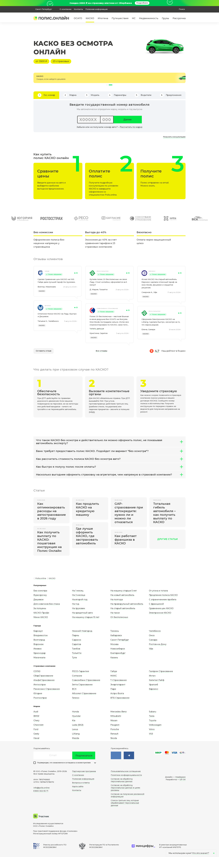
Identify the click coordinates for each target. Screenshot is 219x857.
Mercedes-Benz (118, 711)
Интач (152, 676)
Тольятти (76, 653)
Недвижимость (148, 18)
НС (133, 18)
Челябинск (155, 631)
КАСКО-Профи (41, 613)
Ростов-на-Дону (157, 644)
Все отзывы (101, 351)
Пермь (75, 635)
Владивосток (40, 635)
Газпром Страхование (161, 671)
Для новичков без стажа (46, 604)
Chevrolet (38, 725)
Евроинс (152, 271)
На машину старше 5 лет (123, 590)
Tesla (151, 716)
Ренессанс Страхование (46, 689)
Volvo (152, 729)
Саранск (76, 640)
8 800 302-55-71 (40, 791)
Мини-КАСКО (40, 617)
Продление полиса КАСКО (163, 595)
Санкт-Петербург (119, 640)
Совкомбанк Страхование (107, 308)
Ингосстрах (39, 684)
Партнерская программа (84, 771)
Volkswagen (155, 725)
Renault (114, 734)
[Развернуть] (95, 762)
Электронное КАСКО (160, 613)
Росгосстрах (40, 698)
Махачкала (39, 657)
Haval (36, 738)
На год (75, 604)
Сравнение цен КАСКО (161, 608)
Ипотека (103, 18)
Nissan (113, 720)
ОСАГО (78, 18)
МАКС (113, 676)
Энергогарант (117, 684)
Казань (114, 657)
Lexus (75, 729)
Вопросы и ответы (81, 783)
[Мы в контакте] (116, 755)
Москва (114, 644)
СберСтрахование (43, 676)
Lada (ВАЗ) (77, 725)
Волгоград (39, 640)
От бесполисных (119, 617)
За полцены (39, 608)
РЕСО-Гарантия (102, 271)
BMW (36, 716)
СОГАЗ (36, 671)
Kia (73, 720)
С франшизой (156, 604)
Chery (36, 720)
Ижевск (37, 648)
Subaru (152, 711)
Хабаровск (116, 635)
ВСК (74, 689)
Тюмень (114, 631)
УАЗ (151, 734)
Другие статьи (167, 539)
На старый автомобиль (122, 608)
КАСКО (90, 18)
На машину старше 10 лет (85, 617)
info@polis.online (41, 788)
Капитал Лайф (156, 680)
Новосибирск (117, 648)
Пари (113, 689)
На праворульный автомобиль (126, 604)
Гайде (47, 271)
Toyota (152, 720)
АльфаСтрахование (43, 680)
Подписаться (84, 755)
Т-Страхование (118, 680)
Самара (153, 640)
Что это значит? (200, 853)
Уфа (151, 648)
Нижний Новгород (82, 631)
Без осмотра (40, 590)
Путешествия (120, 18)
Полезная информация (96, 9)
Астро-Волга (117, 693)
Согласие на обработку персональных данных (122, 780)
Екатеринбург (117, 653)
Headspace (180, 777)
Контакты (78, 9)
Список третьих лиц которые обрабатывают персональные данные (125, 803)
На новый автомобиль (122, 595)
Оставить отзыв (43, 351)
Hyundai (76, 716)
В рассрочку (40, 595)
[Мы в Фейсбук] (129, 755)
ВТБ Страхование (119, 698)
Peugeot (114, 725)
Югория (48, 305)
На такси (115, 613)
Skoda (113, 738)
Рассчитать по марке (131, 127)
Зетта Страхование (82, 684)
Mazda (75, 738)
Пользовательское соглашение (126, 771)
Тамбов (76, 648)
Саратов (76, 644)
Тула (74, 657)
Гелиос (75, 698)
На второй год (79, 599)
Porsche (114, 729)
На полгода (116, 599)
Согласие (77, 676)
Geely (36, 734)
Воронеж (38, 644)
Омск (152, 635)
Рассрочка (179, 18)
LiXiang (76, 734)
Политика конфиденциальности (126, 775)
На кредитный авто (82, 613)
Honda (75, 711)
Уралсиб (153, 684)
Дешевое (38, 599)
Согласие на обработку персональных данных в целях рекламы (125, 787)
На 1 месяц (77, 590)
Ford (35, 729)
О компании (65, 9)
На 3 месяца (78, 595)
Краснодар (39, 653)
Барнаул (38, 631)
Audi (35, 711)
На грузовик (78, 608)
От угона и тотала (158, 590)
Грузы (165, 18)
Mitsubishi (115, 716)
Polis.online (40, 578)
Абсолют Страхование (84, 693)
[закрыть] (184, 3)
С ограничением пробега (162, 599)
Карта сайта (77, 786)
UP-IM (183, 779)
